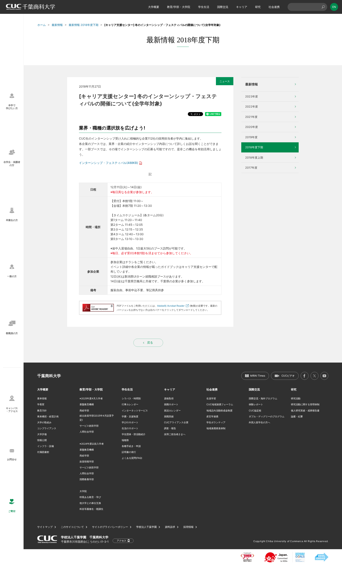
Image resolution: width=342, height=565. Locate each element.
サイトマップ (45, 527)
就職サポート (171, 404)
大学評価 (42, 434)
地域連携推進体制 (215, 428)
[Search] (323, 7)
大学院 (83, 491)
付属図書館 (43, 452)
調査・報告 (170, 428)
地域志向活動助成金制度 (219, 410)
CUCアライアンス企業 (176, 422)
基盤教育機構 (87, 404)
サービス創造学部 (89, 425)
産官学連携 (212, 416)
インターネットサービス (135, 410)
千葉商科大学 (49, 375)
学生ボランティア (215, 422)
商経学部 (84, 410)
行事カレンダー (130, 404)
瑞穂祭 (125, 440)
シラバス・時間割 (131, 398)
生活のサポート (130, 428)
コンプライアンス (46, 428)
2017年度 (251, 167)
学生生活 (203, 7)
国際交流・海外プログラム (263, 398)
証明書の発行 (129, 452)
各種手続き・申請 (131, 446)
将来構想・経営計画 (48, 416)
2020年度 (251, 126)
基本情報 (42, 398)
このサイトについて (72, 527)
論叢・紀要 (297, 416)
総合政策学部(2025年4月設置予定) (97, 417)
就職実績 (169, 416)
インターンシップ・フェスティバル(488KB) (108, 163)
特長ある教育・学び (90, 497)
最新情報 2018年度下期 (83, 24)
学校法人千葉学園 (146, 527)
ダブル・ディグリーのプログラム (266, 416)
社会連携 (274, 7)
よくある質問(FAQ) (132, 457)
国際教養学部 (87, 479)
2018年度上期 (254, 157)
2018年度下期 (254, 147)
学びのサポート (130, 422)
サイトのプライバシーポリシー (110, 527)
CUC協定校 (255, 410)
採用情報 (188, 527)
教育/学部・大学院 (178, 7)
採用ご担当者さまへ (174, 434)
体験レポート (256, 404)
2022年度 (251, 106)
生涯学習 (211, 398)
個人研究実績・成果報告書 (305, 410)
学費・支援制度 (130, 416)
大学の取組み (44, 422)
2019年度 (251, 137)
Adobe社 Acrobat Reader (170, 305)
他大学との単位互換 (90, 503)
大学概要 (153, 7)
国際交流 (222, 7)
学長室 (40, 404)
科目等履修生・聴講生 (91, 508)
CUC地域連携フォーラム (219, 404)
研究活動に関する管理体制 (305, 404)
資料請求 (170, 527)
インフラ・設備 (45, 446)
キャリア (241, 7)
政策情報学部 (87, 461)
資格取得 (169, 398)
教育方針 (42, 410)
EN (334, 7)
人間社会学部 (87, 431)
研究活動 (295, 398)
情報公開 (42, 440)
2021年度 (251, 116)
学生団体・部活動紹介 (133, 434)
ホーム (41, 24)
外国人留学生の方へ (259, 422)
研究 (258, 7)
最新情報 (57, 24)
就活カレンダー (172, 410)
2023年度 (251, 96)
